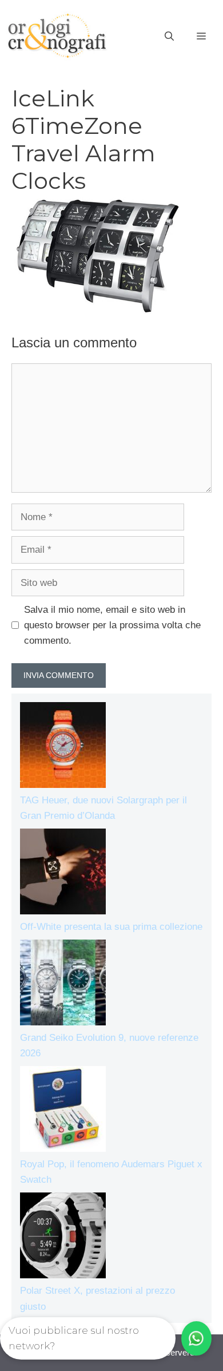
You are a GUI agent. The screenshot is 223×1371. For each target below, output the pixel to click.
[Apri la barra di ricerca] (169, 36)
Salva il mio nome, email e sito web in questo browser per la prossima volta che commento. (112, 625)
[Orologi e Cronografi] (57, 35)
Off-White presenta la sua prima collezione (111, 926)
